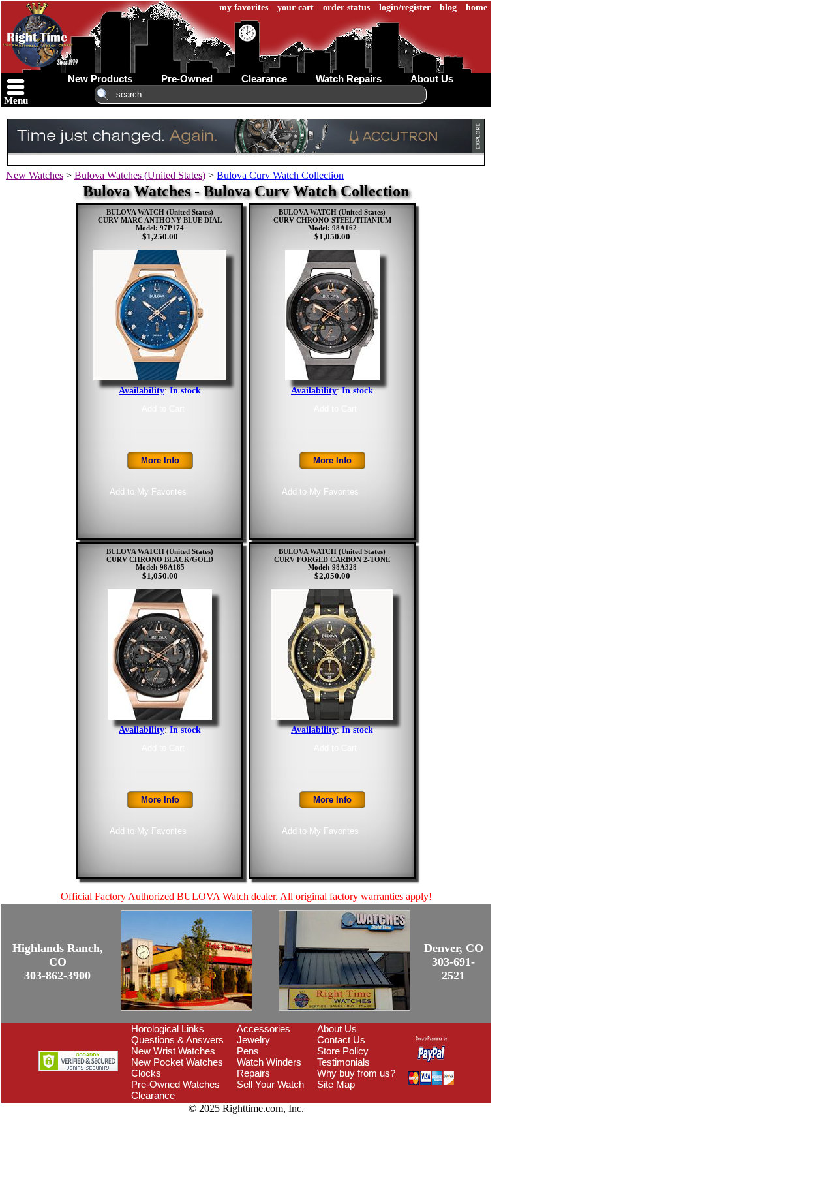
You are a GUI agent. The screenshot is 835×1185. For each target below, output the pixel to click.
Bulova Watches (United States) (139, 175)
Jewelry (253, 1039)
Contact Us (341, 1039)
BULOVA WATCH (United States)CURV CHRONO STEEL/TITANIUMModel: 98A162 (332, 220)
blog (448, 7)
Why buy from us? (356, 1073)
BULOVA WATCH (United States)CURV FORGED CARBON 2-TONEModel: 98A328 (332, 559)
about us (431, 78)
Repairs (253, 1073)
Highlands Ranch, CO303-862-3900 (57, 962)
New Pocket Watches (177, 1062)
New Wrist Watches (173, 1050)
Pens (248, 1050)
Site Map (336, 1084)
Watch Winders (269, 1062)
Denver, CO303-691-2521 (453, 962)
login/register (405, 7)
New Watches (34, 175)
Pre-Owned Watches (175, 1084)
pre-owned (187, 78)
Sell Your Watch (270, 1084)
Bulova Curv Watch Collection (280, 175)
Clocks (146, 1073)
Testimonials (343, 1062)
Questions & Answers (177, 1039)
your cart (295, 7)
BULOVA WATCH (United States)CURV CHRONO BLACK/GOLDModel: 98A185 (159, 559)
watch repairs (349, 78)
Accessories (263, 1028)
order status (346, 7)
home (476, 7)
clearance (264, 78)
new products (100, 78)
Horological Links (167, 1028)
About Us (337, 1028)
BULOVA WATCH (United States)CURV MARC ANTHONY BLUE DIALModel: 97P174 (160, 220)
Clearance (153, 1095)
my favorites (243, 7)
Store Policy (343, 1050)
